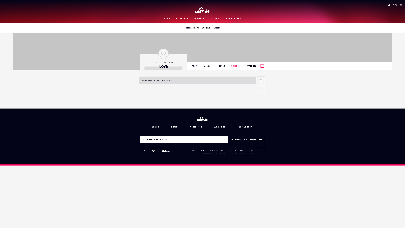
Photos (188, 28)
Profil (195, 66)
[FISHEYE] (166, 151)
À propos (191, 150)
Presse (243, 150)
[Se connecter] (401, 4)
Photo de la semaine (202, 28)
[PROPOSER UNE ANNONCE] (261, 80)
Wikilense (182, 18)
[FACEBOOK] (144, 151)
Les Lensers (233, 18)
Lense (155, 127)
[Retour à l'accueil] (202, 10)
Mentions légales (217, 150)
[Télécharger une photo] (395, 4)
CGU (251, 150)
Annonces (200, 18)
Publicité (233, 150)
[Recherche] (389, 4)
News (167, 18)
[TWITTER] (153, 151)
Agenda (216, 18)
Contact (203, 150)
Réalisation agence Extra (242, 153)
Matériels (251, 66)
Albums (208, 66)
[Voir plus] (262, 66)
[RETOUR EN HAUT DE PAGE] (261, 89)
